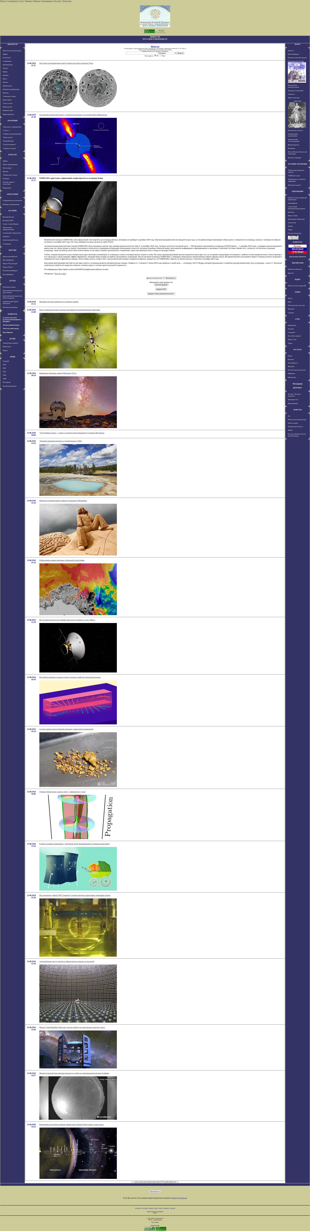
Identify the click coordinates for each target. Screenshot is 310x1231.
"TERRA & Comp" (294, 176)
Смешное (291, 313)
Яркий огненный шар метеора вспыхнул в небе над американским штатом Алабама (74, 1073)
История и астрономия (295, 91)
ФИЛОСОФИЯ (12, 194)
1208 (166, 1182)
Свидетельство (152, 48)
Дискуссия (66, 1)
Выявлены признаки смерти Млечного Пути (57, 373)
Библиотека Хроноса (295, 269)
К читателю (7, 58)
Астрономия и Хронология (12, 233)
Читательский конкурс (11, 328)
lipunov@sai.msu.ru (179, 1198)
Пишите (28, 1)
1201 (136, 1182)
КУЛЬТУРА (12, 155)
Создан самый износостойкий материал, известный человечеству (66, 729)
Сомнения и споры (9, 96)
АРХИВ (12, 357)
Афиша (5, 54)
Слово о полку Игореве (11, 224)
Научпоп (291, 273)
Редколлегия (292, 325)
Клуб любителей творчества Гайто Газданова (12, 297)
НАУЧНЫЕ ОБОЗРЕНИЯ (297, 164)
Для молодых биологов (297, 256)
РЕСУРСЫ (298, 349)
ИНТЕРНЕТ (297, 388)
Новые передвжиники (10, 164)
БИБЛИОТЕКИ (297, 263)
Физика (290, 226)
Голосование (47, 1)
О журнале (291, 332)
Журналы (291, 366)
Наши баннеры (293, 403)
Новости (36, 1)
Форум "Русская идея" (10, 263)
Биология (291, 212)
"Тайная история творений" (12, 134)
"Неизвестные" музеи (10, 175)
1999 (4, 379)
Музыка (5, 171)
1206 (157, 1182)
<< (132, 1182)
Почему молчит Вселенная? (297, 58)
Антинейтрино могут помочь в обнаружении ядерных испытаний (66, 961)
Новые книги (7, 100)
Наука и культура (293, 98)
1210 (174, 1182)
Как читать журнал (294, 336)
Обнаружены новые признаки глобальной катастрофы (61, 560)
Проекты (291, 359)
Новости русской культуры (12, 51)
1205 (153, 1182)
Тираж (290, 343)
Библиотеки (292, 377)
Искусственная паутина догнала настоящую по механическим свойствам (69, 310)
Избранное (291, 373)
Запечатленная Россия (10, 240)
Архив (155, 1208)
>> (178, 1182)
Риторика (6, 178)
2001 (4, 372)
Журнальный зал (8, 114)
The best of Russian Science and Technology (297, 435)
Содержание (12, 1)
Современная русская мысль (12, 200)
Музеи (290, 298)
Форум (5, 350)
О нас (21, 1)
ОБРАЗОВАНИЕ (297, 191)
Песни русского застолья (296, 305)
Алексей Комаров (157, 1219)
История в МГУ (8, 220)
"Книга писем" (8, 137)
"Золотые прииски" (9, 144)
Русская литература (294, 233)
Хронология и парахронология (8, 228)
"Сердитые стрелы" (9, 148)
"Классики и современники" (12, 127)
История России (8, 217)
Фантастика (7, 346)
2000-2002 (297, 101)
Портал (3, 1)
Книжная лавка (8, 110)
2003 (4, 365)
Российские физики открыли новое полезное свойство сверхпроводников (70, 677)
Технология (292, 223)
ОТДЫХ (298, 292)
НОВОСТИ (298, 410)
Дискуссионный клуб (10, 256)
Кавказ (5, 72)
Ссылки (160, 1208)
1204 (149, 1182)
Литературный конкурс (11, 325)
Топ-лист (57, 1)
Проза (5, 79)
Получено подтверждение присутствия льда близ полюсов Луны (66, 63)
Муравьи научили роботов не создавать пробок (58, 302)
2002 (4, 368)
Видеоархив (7, 188)
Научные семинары (294, 158)
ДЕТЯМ (12, 339)
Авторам (291, 329)
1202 (140, 1182)
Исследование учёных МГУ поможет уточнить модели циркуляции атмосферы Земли (74, 895)
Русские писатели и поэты (297, 370)
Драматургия (7, 86)
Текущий (6, 361)
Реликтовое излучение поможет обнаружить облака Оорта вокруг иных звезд (71, 1124)
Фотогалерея (7, 168)
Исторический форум (10, 270)
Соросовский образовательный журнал (296, 207)
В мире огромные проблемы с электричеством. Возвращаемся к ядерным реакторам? (74, 844)
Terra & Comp (60, 274)
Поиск (290, 356)
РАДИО (297, 279)
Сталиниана (7, 244)
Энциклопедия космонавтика (293, 135)
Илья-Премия (8, 332)
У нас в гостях (7, 103)
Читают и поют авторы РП (297, 286)
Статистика (166, 1208)
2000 (4, 375)
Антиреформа (292, 203)
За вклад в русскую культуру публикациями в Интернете (12, 319)
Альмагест (6, 236)
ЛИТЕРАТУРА (12, 44)
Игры (289, 302)
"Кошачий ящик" (8, 141)
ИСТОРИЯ (12, 211)
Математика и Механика (296, 219)
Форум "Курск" (8, 267)
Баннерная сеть (293, 399)
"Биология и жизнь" (294, 185)
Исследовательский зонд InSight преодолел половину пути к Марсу (67, 620)
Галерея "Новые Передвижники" (155, 1211)
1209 (170, 1182)
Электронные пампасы (10, 343)
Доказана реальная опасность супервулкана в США (60, 441)
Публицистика (8, 65)
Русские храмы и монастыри (8, 183)
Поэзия (5, 82)
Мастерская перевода (10, 307)
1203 (144, 1182)
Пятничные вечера (9, 287)
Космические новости (295, 130)
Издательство (7, 107)
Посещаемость (293, 363)
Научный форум (8, 260)
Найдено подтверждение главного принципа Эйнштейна (63, 501)
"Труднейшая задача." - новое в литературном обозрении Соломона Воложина (71, 433)
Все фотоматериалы (9, 386)
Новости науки (293, 423)
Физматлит (291, 148)
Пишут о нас (292, 339)
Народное (291, 309)
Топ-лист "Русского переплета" (294, 395)
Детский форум (8, 274)
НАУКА (297, 44)
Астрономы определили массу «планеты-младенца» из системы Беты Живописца (73, 115)
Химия (290, 230)
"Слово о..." (7, 130)
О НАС (297, 319)
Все (289, 416)
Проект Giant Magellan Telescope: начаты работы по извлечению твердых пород (72, 1027)
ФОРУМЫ (12, 250)
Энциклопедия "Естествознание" (294, 140)
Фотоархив (6, 382)
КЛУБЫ (12, 281)
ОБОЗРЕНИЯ (12, 120)
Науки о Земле (293, 216)
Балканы (5, 75)
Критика (6, 93)
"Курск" (5, 68)
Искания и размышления (11, 89)
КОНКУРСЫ (12, 314)
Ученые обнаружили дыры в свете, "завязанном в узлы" (62, 792)
